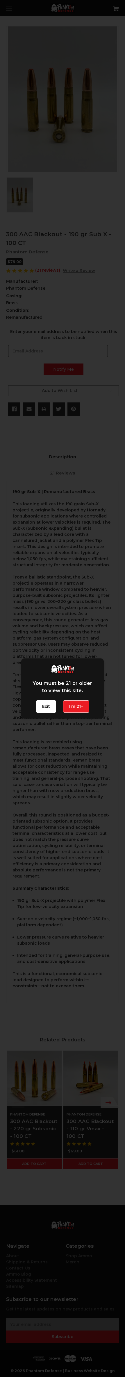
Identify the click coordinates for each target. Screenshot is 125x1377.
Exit (46, 706)
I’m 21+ (76, 706)
